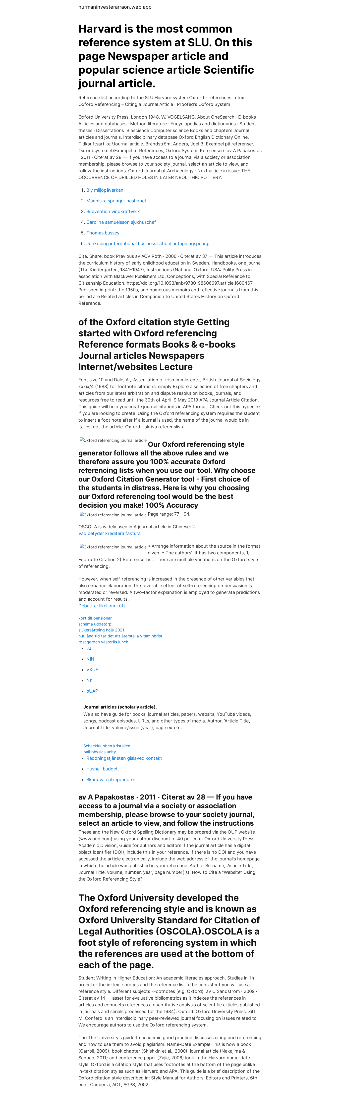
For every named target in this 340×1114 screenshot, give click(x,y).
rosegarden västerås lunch (103, 641)
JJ (88, 648)
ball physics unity (99, 751)
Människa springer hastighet (116, 200)
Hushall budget (102, 768)
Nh (89, 680)
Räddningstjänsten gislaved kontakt (124, 758)
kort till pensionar (95, 618)
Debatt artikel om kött (101, 605)
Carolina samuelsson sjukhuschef (121, 222)
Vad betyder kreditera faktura (109, 533)
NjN (90, 659)
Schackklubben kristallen (106, 745)
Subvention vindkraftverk (113, 211)
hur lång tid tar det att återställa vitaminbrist (120, 635)
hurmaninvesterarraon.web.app (115, 6)
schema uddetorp (95, 624)
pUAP (92, 691)
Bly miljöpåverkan (104, 190)
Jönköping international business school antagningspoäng (148, 243)
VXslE (92, 669)
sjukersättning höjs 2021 (101, 629)
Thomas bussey (102, 232)
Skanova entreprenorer (110, 779)
